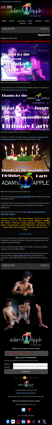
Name (7, 364)
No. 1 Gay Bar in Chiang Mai (35, 137)
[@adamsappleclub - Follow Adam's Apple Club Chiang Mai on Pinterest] (28, 423)
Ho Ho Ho (45, 28)
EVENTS (23, 23)
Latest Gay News (6, 1)
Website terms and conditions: (26, 393)
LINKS (30, 21)
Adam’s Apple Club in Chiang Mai (16, 90)
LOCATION (21, 21)
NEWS (47, 21)
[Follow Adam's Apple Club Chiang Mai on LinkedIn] (23, 423)
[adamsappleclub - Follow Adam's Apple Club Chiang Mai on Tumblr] (39, 423)
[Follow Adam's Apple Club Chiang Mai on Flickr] (13, 423)
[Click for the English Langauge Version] (4, 7)
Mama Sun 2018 (8, 28)
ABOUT (12, 21)
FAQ (30, 23)
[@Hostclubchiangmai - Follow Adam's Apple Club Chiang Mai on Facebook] (7, 423)
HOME (4, 21)
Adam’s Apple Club (19, 255)
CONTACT (38, 21)
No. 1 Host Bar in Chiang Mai (21, 197)
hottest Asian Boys (9, 139)
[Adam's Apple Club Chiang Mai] (26, 17)
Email (6, 367)
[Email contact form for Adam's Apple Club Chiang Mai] (23, 411)
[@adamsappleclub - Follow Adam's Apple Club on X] (44, 423)
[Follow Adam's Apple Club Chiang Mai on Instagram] (18, 423)
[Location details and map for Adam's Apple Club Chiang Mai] (29, 411)
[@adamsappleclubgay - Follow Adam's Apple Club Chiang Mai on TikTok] (33, 423)
